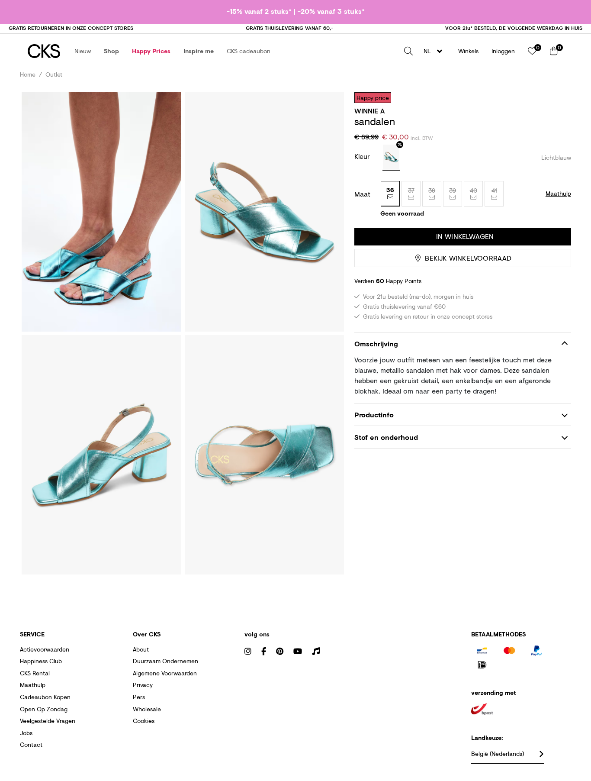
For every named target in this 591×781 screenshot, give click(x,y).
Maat (362, 194)
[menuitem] (82, 51)
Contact (31, 744)
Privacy (143, 684)
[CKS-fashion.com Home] (44, 51)
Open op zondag (43, 708)
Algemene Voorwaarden (165, 673)
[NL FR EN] (435, 51)
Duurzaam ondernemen (165, 660)
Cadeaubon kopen (45, 696)
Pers (139, 696)
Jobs (26, 732)
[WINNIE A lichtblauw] (391, 158)
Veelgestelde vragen (47, 720)
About (141, 649)
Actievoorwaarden (44, 649)
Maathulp (32, 684)
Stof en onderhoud (386, 437)
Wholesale (147, 708)
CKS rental (35, 673)
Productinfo (374, 415)
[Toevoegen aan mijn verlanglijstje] (558, 97)
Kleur (363, 156)
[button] (82, 51)
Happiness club (41, 660)
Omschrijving (376, 344)
